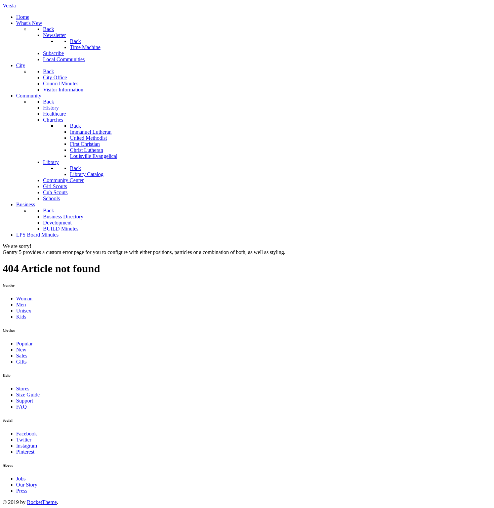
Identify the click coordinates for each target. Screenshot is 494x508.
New (21, 349)
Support (24, 401)
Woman (24, 298)
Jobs (21, 478)
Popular (24, 343)
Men (21, 304)
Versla (9, 5)
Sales (21, 355)
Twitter (23, 439)
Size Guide (28, 394)
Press (21, 491)
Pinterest (25, 452)
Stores (22, 388)
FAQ (21, 407)
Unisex (23, 310)
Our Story (26, 485)
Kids (21, 317)
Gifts (21, 362)
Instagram (26, 446)
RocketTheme (42, 502)
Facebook (26, 433)
